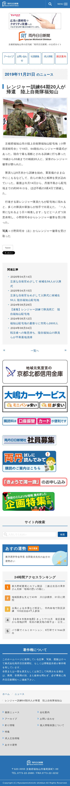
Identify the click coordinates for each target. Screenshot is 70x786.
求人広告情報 (12, 738)
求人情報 (48, 56)
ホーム (6, 693)
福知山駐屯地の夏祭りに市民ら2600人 (34, 323)
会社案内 (45, 712)
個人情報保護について (52, 725)
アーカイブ (9, 56)
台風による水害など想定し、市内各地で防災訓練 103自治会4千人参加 (38, 609)
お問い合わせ (22, 58)
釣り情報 (10, 725)
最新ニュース (12, 712)
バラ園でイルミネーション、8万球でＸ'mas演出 (38, 631)
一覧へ (35, 350)
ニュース (19, 693)
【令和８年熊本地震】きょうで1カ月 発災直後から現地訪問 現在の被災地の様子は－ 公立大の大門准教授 (38, 621)
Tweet (8, 248)
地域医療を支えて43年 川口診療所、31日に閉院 (38, 598)
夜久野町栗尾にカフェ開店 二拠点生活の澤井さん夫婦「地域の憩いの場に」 (38, 587)
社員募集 (35, 56)
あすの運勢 (11, 744)
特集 (7, 731)
